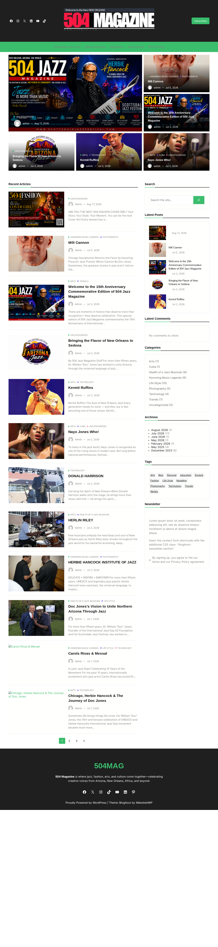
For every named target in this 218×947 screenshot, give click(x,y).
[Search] (198, 200)
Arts (152, 108)
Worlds (154, 491)
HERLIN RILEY (80, 520)
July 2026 (157, 433)
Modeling (181, 480)
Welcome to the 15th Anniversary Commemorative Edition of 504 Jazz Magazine (171, 116)
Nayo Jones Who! (159, 159)
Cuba (162, 155)
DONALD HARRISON (85, 476)
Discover (172, 475)
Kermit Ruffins (89, 159)
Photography (190, 76)
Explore (199, 475)
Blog (160, 475)
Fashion (154, 480)
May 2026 (157, 440)
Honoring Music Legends (164, 76)
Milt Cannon (155, 81)
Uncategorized (24, 116)
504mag (109, 766)
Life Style (109, 601)
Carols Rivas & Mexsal (87, 653)
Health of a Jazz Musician (94, 514)
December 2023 (161, 450)
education (185, 475)
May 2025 (157, 447)
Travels (163, 108)
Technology (98, 155)
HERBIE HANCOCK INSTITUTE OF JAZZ (102, 562)
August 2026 (159, 430)
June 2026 (158, 436)
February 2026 (160, 443)
